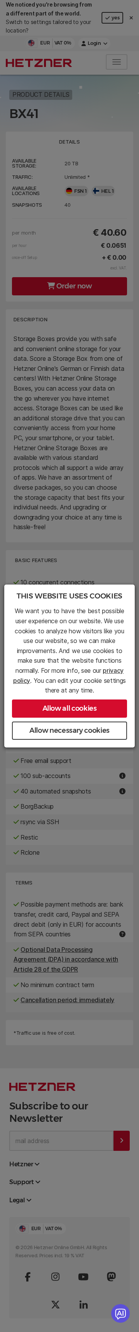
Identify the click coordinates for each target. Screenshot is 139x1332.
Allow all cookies (69, 708)
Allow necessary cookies (69, 730)
